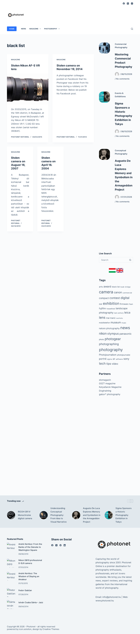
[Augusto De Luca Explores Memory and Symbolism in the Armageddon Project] (104, 154)
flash (131, 304)
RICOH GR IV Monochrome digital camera (25, 515)
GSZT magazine (107, 383)
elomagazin (105, 379)
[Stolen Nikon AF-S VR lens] (27, 89)
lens (102, 318)
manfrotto (119, 318)
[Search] (132, 29)
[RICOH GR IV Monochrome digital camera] (11, 515)
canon (118, 292)
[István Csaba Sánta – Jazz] (11, 604)
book (122, 287)
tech (102, 363)
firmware (124, 304)
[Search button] (130, 260)
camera (106, 292)
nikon (103, 333)
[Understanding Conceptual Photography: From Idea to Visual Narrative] (44, 515)
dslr (100, 304)
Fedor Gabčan (25, 590)
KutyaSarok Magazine (110, 387)
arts (101, 286)
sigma (109, 359)
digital (125, 298)
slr (114, 359)
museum (116, 322)
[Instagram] (132, 3)
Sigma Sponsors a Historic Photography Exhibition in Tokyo (124, 515)
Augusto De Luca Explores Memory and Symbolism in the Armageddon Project (91, 515)
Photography (50, 29)
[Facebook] (124, 3)
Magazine (33, 29)
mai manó (110, 318)
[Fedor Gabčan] (11, 592)
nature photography (109, 328)
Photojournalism (107, 354)
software (119, 359)
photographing (109, 344)
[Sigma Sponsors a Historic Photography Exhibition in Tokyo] (104, 97)
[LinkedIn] (65, 545)
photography (111, 349)
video (115, 363)
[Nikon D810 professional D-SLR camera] (11, 563)
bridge (127, 287)
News (23, 29)
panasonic (125, 333)
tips (108, 363)
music (124, 323)
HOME (11, 29)
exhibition (111, 303)
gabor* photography (109, 394)
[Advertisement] (83, 13)
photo (101, 339)
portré (103, 358)
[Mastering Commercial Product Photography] (104, 47)
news (125, 327)
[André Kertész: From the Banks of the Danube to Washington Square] (11, 547)
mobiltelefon (104, 323)
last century (119, 313)
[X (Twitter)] (128, 3)
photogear (113, 339)
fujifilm (102, 308)
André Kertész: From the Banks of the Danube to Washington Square (30, 547)
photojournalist (123, 355)
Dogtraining (105, 390)
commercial (127, 293)
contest (115, 298)
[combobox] (113, 260)
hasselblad (111, 309)
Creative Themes (51, 629)
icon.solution (25, 629)
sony (126, 358)
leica (127, 312)
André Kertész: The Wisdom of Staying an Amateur (28, 576)
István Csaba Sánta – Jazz (30, 602)
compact (104, 298)
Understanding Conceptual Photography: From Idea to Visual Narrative (58, 515)
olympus (113, 333)
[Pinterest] (60, 545)
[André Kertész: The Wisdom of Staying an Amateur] (11, 576)
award (107, 286)
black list (116, 287)
